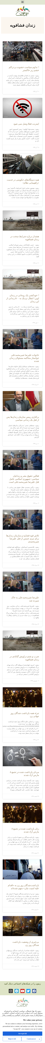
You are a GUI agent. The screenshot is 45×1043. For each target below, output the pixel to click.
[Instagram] (11, 991)
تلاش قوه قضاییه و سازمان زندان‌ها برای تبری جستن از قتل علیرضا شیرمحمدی (22, 538)
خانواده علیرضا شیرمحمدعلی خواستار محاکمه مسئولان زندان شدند (24, 358)
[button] (22, 2)
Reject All (12, 1039)
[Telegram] (17, 991)
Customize (31, 1039)
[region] (22, 1030)
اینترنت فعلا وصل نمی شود (26, 124)
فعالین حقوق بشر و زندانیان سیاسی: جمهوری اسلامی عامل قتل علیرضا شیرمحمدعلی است (24, 479)
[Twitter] (28, 991)
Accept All (22, 1033)
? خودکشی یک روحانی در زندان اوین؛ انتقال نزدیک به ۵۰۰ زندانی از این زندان (22, 298)
